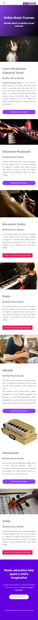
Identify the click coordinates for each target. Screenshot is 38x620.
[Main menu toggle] (4, 3)
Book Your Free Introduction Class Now (17, 255)
